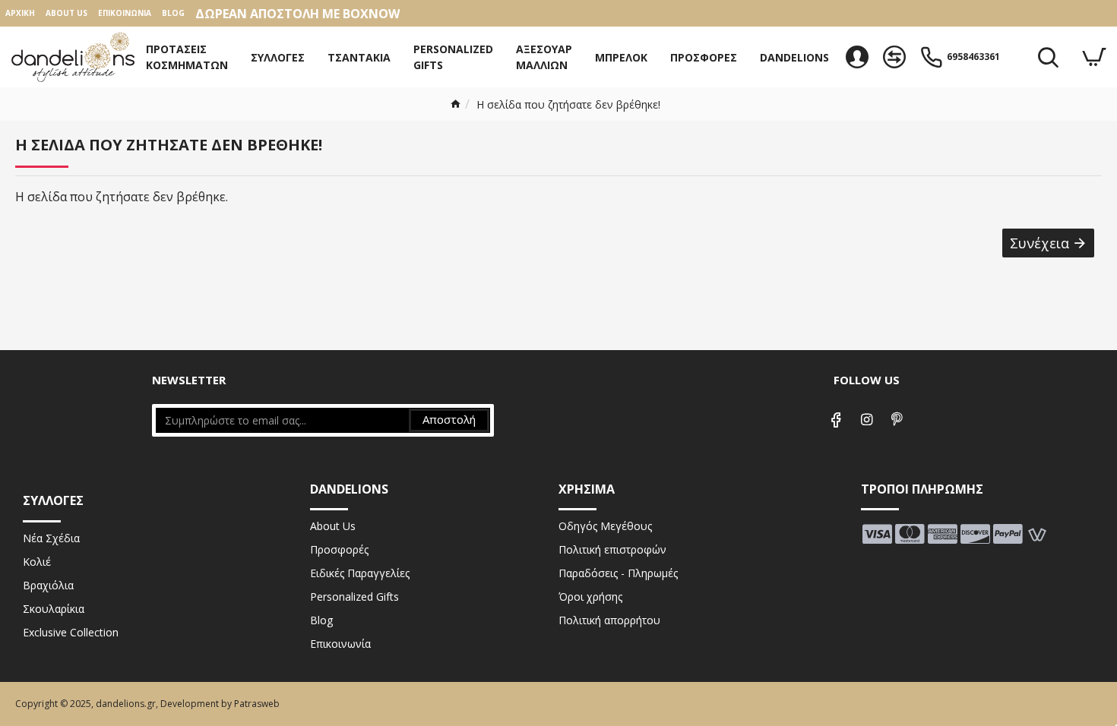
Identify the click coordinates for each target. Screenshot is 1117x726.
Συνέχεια (1039, 243)
